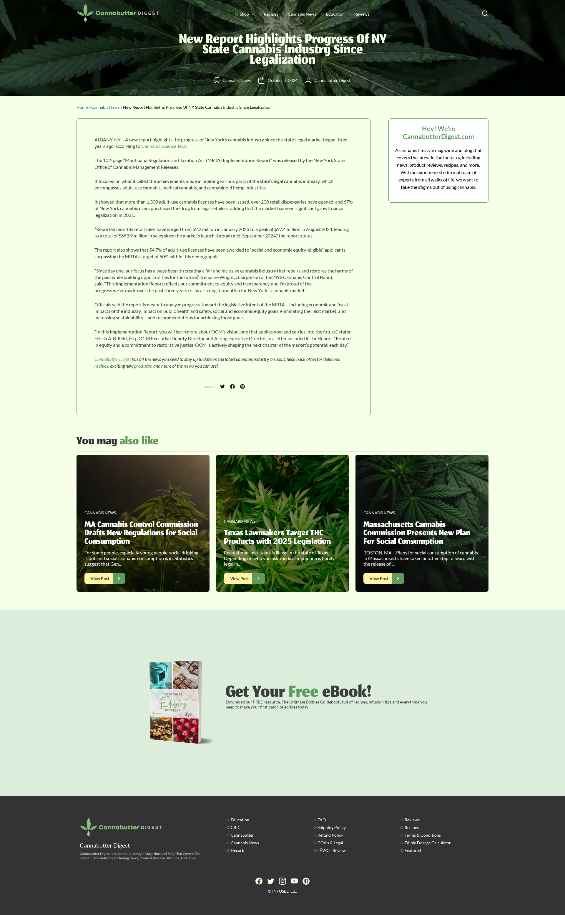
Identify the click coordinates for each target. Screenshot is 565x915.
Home (82, 107)
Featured (413, 850)
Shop (244, 13)
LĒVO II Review (332, 850)
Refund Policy (330, 835)
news (188, 366)
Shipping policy (332, 827)
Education (335, 13)
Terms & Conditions (423, 835)
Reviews (361, 13)
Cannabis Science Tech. (164, 146)
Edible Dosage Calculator (428, 842)
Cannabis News (302, 13)
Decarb (237, 850)
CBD (235, 827)
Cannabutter (242, 835)
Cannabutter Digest (112, 359)
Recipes (271, 13)
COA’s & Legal (330, 842)
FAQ (322, 819)
